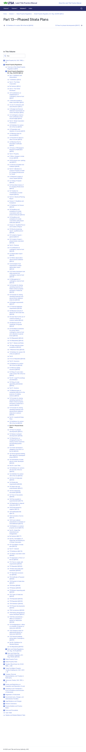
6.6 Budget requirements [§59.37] (16, 303)
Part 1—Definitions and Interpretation (15, 76)
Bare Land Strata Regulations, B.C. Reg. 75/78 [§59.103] (15, 650)
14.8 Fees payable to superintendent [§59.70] (16, 500)
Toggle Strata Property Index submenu (4, 661)
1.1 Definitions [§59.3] (15, 79)
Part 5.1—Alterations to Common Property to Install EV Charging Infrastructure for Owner (16, 171)
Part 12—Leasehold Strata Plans (16, 418)
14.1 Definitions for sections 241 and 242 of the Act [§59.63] (16, 469)
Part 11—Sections (14, 388)
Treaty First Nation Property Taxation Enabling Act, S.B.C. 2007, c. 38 (15, 670)
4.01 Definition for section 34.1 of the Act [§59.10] (16, 126)
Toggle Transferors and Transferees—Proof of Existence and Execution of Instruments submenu (4, 688)
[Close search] (80, 8)
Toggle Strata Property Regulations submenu (4, 64)
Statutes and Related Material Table (15, 715)
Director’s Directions (11, 703)
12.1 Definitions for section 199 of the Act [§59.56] (19, 25)
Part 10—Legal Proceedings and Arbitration (17, 378)
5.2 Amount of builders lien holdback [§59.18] (16, 165)
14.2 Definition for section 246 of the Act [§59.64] (16, 474)
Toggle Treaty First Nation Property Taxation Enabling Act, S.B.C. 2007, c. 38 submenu (4, 668)
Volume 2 (14, 8)
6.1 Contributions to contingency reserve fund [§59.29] (16, 249)
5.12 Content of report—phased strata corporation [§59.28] (16, 241)
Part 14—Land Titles (14, 465)
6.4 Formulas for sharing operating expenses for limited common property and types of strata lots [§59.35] (16, 288)
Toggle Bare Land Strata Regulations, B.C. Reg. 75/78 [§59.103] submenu (6, 649)
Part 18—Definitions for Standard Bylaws (15, 643)
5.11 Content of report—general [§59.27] (15, 236)
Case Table (8, 712)
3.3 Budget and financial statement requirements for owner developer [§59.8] (16, 110)
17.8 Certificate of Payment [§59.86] (16, 578)
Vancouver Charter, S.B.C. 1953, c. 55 (14, 681)
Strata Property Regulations (24, 14)
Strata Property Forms (11, 659)
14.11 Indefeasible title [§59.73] (15, 512)
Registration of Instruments (12, 694)
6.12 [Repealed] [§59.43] (16, 338)
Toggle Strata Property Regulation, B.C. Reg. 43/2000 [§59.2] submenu (6, 71)
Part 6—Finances (14, 245)
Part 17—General (14, 548)
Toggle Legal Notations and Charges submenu (4, 701)
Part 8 (11, 356)
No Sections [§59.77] (15, 536)
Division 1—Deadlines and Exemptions (16, 202)
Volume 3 (23, 8)
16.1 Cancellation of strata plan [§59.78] (16, 545)
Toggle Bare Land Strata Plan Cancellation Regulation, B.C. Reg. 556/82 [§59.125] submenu (6, 653)
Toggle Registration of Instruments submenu (4, 694)
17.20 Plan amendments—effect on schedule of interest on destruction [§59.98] (16, 619)
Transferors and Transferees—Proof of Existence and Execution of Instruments (14, 690)
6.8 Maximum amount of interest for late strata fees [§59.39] (16, 312)
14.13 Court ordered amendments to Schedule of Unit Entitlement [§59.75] (17, 521)
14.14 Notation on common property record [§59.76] (16, 526)
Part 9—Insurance (14, 361)
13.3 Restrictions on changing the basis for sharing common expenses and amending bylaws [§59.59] (16, 441)
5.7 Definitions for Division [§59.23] (16, 206)
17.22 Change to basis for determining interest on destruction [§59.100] (16, 632)
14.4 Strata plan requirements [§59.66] (15, 483)
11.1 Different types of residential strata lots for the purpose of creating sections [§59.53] (17, 393)
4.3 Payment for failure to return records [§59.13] (16, 138)
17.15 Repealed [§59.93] (16, 601)
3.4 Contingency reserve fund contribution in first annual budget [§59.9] (16, 116)
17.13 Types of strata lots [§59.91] (16, 595)
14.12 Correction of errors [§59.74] (16, 516)
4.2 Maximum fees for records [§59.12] (15, 134)
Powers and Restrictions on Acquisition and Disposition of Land (15, 685)
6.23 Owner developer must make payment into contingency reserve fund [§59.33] (17, 274)
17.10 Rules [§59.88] (14, 585)
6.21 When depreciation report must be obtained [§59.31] (16, 259)
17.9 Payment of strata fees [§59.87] (16, 582)
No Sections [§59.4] (15, 86)
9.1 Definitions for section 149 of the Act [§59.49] (16, 364)
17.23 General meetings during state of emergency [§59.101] (16, 638)
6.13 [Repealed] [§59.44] (16, 340)
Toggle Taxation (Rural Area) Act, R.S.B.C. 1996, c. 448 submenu (4, 664)
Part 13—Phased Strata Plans (16, 426)
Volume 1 (6, 8)
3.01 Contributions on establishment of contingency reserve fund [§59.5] (16, 95)
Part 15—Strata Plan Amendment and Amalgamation (14, 532)
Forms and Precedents (11, 710)
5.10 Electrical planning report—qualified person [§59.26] (16, 230)
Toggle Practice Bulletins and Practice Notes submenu (4, 706)
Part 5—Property (14, 154)
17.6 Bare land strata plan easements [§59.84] (16, 569)
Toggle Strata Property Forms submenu (4, 659)
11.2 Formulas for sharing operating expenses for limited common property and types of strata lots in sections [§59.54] (16, 401)
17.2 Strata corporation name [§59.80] (17, 554)
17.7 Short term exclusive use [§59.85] (16, 573)
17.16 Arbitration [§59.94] (16, 603)
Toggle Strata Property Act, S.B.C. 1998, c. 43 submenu (4, 60)
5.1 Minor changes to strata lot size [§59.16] (16, 157)
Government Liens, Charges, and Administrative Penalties (14, 697)
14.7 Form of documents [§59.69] (16, 495)
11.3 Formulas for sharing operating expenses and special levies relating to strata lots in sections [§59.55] (16, 411)
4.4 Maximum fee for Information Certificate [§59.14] (15, 143)
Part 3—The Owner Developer (14, 89)
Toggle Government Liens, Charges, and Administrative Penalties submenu (4, 697)
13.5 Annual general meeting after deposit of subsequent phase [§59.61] (17, 455)
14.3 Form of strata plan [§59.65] (15, 479)
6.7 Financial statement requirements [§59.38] (15, 307)
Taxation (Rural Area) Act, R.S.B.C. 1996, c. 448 (14, 665)
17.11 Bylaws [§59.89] (15, 588)
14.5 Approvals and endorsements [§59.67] (16, 487)
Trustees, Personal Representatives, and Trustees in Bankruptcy (14, 676)
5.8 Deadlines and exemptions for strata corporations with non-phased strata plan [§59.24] (17, 212)
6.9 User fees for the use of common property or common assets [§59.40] (17, 318)
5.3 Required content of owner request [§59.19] (16, 177)
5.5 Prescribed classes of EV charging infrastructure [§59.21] (16, 186)
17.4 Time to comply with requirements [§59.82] (16, 563)
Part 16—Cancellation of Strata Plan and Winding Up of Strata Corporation (17, 540)
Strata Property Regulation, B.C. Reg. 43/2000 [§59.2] (49, 14)
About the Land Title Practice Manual (70, 3)
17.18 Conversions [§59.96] (16, 610)
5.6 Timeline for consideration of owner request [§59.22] (15, 192)
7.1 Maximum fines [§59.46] (16, 349)
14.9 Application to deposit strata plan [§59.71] (16, 504)
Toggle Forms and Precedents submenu (4, 710)
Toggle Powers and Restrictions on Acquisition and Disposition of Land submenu (4, 684)
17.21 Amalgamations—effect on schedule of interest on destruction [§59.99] (17, 626)
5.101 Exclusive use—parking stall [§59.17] (17, 161)
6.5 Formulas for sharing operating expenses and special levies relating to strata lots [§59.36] (16, 297)
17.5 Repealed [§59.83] (15, 566)
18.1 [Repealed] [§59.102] (16, 646)
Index (30, 8)
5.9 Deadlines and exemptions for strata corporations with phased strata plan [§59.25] (16, 219)
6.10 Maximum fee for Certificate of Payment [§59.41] (15, 324)
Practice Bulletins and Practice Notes (13, 707)
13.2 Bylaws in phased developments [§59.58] (16, 434)
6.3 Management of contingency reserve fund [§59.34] (16, 280)
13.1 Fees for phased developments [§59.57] (67, 25)
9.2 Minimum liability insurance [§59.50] (14, 368)
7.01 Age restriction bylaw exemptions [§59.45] (16, 346)
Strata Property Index (11, 661)
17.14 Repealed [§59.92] (16, 598)
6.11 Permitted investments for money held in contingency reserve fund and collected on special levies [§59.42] (16, 332)
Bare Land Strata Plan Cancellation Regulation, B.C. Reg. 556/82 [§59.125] (15, 655)
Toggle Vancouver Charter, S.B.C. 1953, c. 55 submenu (4, 680)
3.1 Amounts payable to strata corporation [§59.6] (16, 101)
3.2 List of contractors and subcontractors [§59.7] (16, 105)
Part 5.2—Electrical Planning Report (17, 197)
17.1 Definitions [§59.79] (15, 551)
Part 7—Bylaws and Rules (16, 343)
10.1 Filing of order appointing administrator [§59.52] (16, 383)
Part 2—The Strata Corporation (14, 83)
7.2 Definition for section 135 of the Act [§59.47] (17, 353)
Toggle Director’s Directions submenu (4, 703)
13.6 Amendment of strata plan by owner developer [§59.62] (16, 461)
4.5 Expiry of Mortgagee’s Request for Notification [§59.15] (16, 149)
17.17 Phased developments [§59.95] (17, 606)
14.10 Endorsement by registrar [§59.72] (15, 508)
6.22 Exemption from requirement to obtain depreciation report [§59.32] (15, 266)
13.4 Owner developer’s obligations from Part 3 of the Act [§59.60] (16, 449)
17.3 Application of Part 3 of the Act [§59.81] (16, 558)
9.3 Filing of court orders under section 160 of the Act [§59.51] (17, 373)
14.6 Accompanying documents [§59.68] (15, 491)
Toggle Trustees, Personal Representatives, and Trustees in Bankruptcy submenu (4, 674)
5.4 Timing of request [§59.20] (15, 181)
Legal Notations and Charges (13, 701)
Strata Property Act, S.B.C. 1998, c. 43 (14, 61)
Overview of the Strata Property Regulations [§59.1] (16, 67)
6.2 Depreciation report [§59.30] (15, 254)
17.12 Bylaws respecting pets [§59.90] (17, 591)
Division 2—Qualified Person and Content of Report (17, 225)
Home (5, 14)
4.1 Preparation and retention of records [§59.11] (17, 130)
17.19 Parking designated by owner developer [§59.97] (17, 613)
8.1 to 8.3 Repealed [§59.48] (17, 358)
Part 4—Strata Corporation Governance (16, 121)
